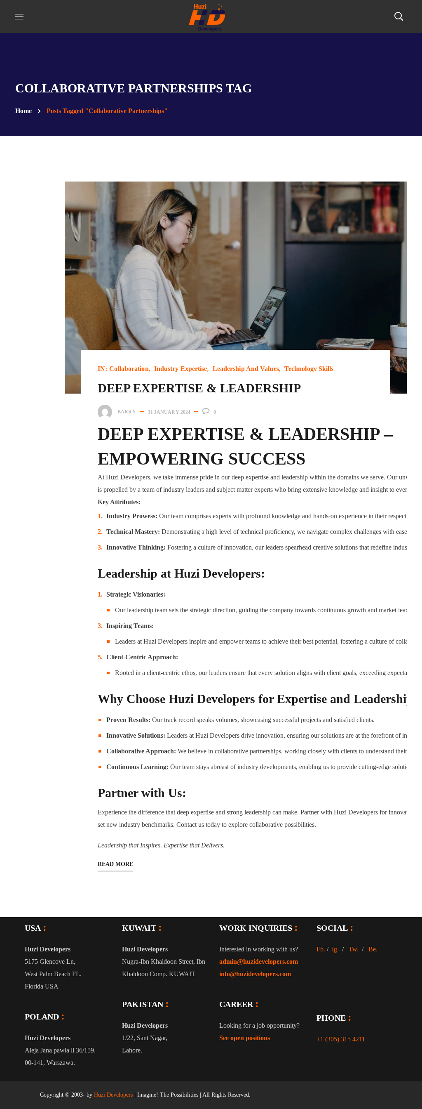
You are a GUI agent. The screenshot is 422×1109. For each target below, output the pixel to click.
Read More (115, 864)
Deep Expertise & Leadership (199, 388)
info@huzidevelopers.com (255, 973)
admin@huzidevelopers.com (258, 961)
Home (23, 110)
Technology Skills (309, 368)
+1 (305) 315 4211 (340, 1039)
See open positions (244, 1037)
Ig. (335, 949)
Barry (126, 412)
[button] (398, 16)
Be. (372, 949)
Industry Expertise (180, 368)
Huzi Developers (113, 1095)
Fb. (320, 949)
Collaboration (128, 368)
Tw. (354, 949)
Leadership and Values (246, 368)
